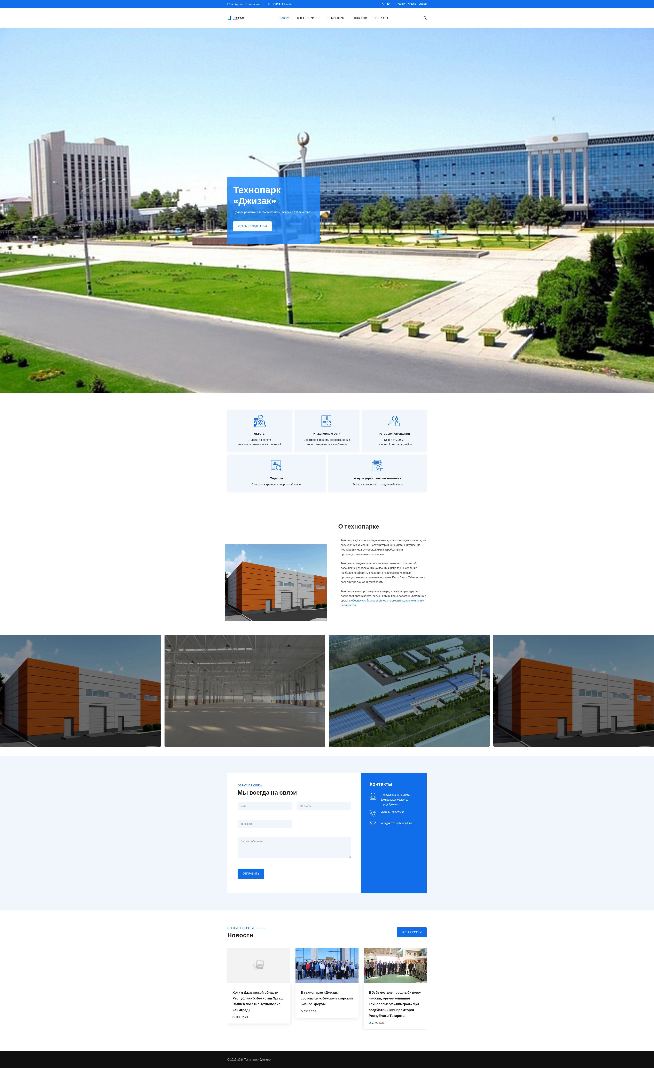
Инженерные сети (326, 433)
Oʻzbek (412, 3)
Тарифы (276, 478)
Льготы (259, 433)
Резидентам (335, 18)
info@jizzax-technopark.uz (245, 4)
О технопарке (307, 18)
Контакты (381, 18)
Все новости (412, 932)
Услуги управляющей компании (377, 478)
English (423, 3)
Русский (400, 3)
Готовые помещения (394, 433)
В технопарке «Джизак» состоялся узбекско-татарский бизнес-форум (395, 998)
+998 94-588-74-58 (281, 4)
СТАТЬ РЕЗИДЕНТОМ (252, 226)
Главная (284, 18)
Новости (360, 18)
